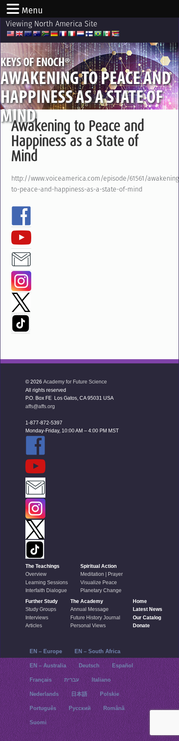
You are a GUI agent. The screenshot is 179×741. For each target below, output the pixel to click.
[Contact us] (21, 266)
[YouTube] (21, 244)
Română (113, 708)
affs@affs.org (40, 406)
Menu (32, 10)
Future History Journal (95, 618)
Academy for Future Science (75, 382)
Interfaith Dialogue (46, 590)
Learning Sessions (46, 582)
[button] (14, 9)
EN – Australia (48, 665)
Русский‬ (80, 708)
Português (43, 708)
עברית (71, 680)
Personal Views (88, 626)
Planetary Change (101, 590)
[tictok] (20, 329)
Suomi (38, 722)
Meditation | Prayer (101, 574)
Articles (33, 626)
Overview (36, 574)
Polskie (109, 694)
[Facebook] (21, 222)
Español (122, 665)
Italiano (101, 680)
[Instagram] (21, 287)
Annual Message (89, 609)
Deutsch (89, 665)
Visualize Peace (98, 582)
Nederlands (44, 694)
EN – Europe (46, 651)
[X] (20, 308)
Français (41, 680)
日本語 (79, 694)
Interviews (36, 618)
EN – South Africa (97, 651)
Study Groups (40, 609)
